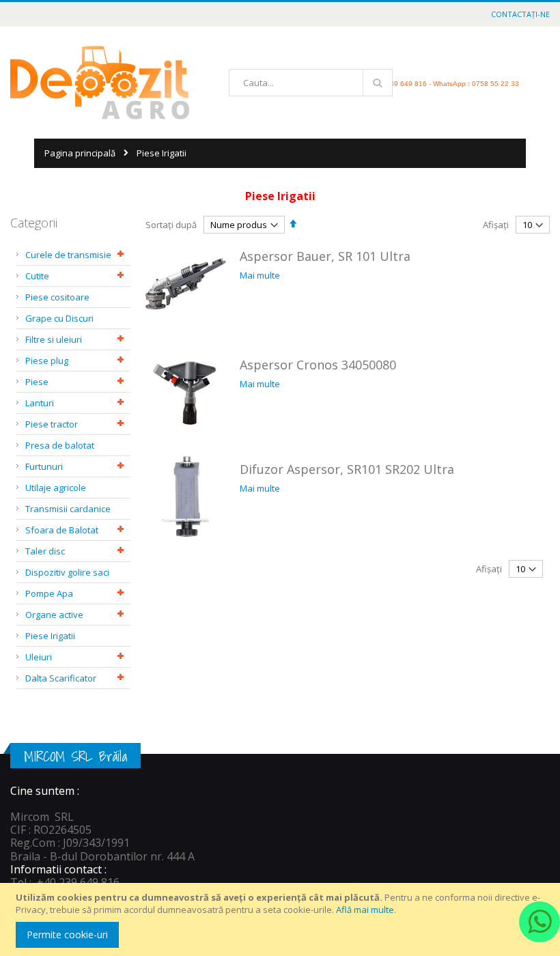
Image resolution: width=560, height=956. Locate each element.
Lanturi (39, 403)
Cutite (37, 276)
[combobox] (311, 82)
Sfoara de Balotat (61, 530)
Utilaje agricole (55, 487)
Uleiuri (38, 657)
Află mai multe (365, 909)
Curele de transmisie (68, 255)
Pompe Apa (49, 593)
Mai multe (260, 275)
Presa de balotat (59, 445)
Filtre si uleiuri (53, 339)
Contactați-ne (520, 14)
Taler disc (45, 551)
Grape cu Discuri (59, 318)
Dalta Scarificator (60, 678)
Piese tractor (51, 424)
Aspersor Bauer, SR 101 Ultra (325, 256)
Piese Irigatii (50, 636)
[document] (282, 919)
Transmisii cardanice (68, 509)
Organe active (54, 614)
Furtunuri (44, 466)
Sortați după (171, 225)
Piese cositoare (57, 297)
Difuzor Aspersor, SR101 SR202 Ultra (347, 469)
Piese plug (46, 360)
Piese (36, 382)
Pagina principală (79, 153)
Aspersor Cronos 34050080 (318, 364)
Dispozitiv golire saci (67, 572)
